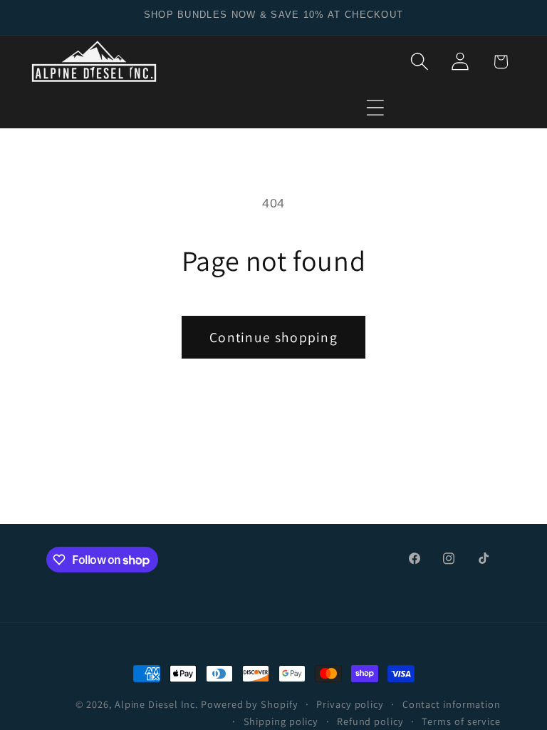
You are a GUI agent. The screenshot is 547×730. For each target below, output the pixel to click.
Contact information (451, 704)
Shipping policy (281, 721)
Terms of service (461, 721)
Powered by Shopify (249, 704)
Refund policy (370, 721)
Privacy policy (350, 704)
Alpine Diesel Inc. (156, 704)
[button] (375, 107)
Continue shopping (273, 337)
